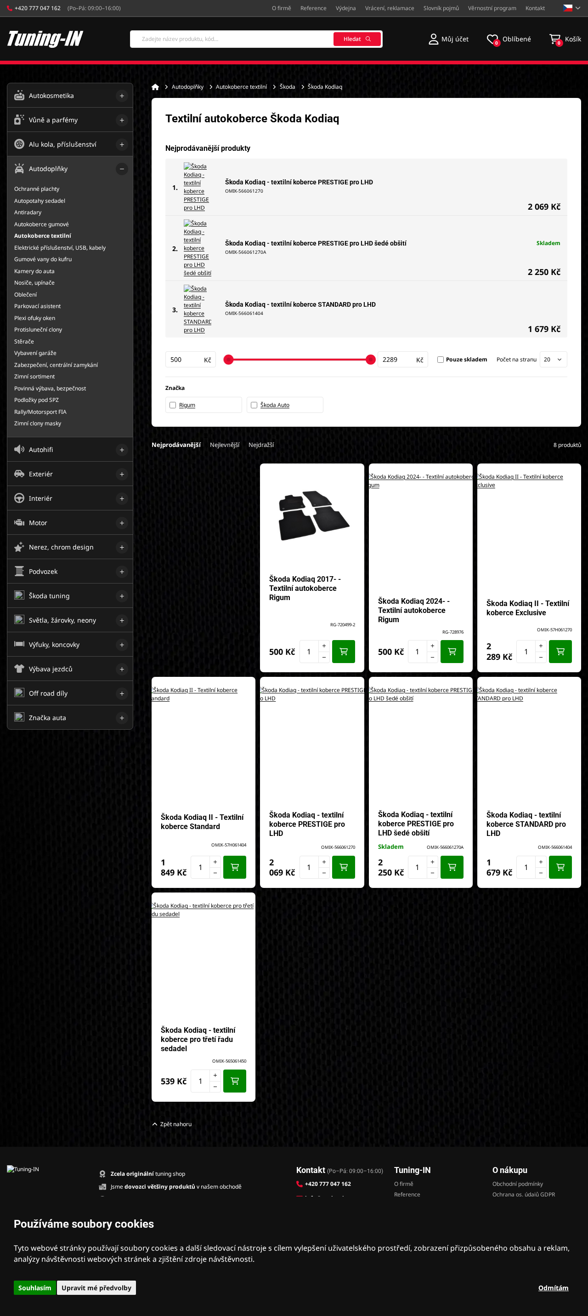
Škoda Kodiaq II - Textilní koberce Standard (202, 822)
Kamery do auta (34, 271)
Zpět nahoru (176, 1124)
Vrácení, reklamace (389, 8)
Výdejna (346, 8)
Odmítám (553, 1287)
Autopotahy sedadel (39, 201)
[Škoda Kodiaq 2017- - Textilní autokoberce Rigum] (312, 515)
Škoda (287, 87)
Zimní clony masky (37, 423)
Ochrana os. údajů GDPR (523, 1194)
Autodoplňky (188, 87)
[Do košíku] (343, 651)
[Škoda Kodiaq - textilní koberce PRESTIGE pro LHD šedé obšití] (197, 248)
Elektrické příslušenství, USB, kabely (60, 248)
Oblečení (25, 294)
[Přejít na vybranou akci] (203, 564)
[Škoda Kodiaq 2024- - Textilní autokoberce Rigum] (420, 530)
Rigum (187, 405)
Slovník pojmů (441, 8)
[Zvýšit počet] (324, 646)
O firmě (281, 8)
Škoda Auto (274, 405)
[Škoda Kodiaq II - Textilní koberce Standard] (203, 743)
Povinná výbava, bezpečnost (50, 388)
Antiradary (27, 212)
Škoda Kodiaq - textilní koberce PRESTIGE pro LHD (299, 182)
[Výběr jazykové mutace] (572, 8)
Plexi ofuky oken (34, 318)
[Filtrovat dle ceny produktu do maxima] (403, 359)
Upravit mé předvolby (96, 1287)
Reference (313, 8)
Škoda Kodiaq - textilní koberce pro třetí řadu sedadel (198, 1039)
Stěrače (24, 341)
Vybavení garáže (35, 353)
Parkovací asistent (37, 306)
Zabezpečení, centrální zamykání (56, 365)
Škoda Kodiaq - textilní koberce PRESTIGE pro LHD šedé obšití (316, 243)
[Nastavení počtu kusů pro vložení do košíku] (315, 651)
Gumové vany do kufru (43, 259)
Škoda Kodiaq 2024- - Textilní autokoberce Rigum (414, 610)
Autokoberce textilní (241, 87)
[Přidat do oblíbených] (353, 475)
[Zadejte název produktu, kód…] (256, 39)
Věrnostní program (492, 8)
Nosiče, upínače (34, 282)
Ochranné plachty (36, 189)
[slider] (228, 360)
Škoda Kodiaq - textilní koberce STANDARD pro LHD (300, 304)
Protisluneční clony (38, 329)
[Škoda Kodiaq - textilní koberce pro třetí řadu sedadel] (203, 959)
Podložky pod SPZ (36, 400)
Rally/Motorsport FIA (40, 412)
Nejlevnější (224, 445)
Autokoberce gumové (41, 224)
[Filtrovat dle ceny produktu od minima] (190, 359)
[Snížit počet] (324, 657)
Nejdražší (261, 445)
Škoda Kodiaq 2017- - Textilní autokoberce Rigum (305, 588)
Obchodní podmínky (517, 1184)
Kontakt (535, 8)
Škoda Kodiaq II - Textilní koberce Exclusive (527, 608)
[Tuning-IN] (45, 39)
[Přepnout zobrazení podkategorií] (122, 96)
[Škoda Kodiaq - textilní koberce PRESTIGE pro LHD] (197, 187)
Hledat (352, 39)
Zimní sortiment (34, 376)
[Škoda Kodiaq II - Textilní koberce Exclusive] (529, 530)
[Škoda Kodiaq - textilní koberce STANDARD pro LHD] (197, 309)
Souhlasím (34, 1287)
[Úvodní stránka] (155, 87)
